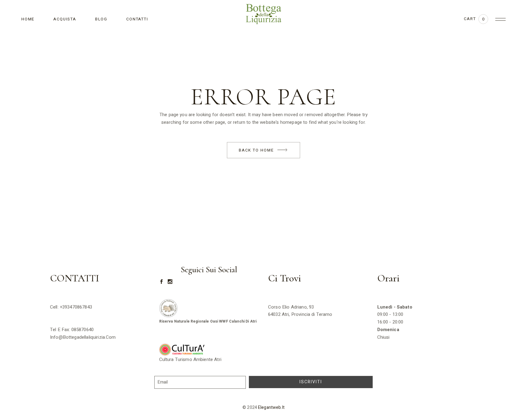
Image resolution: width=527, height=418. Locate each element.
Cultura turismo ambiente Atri (191, 359)
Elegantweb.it (271, 407)
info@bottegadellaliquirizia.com (83, 337)
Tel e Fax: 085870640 (72, 329)
